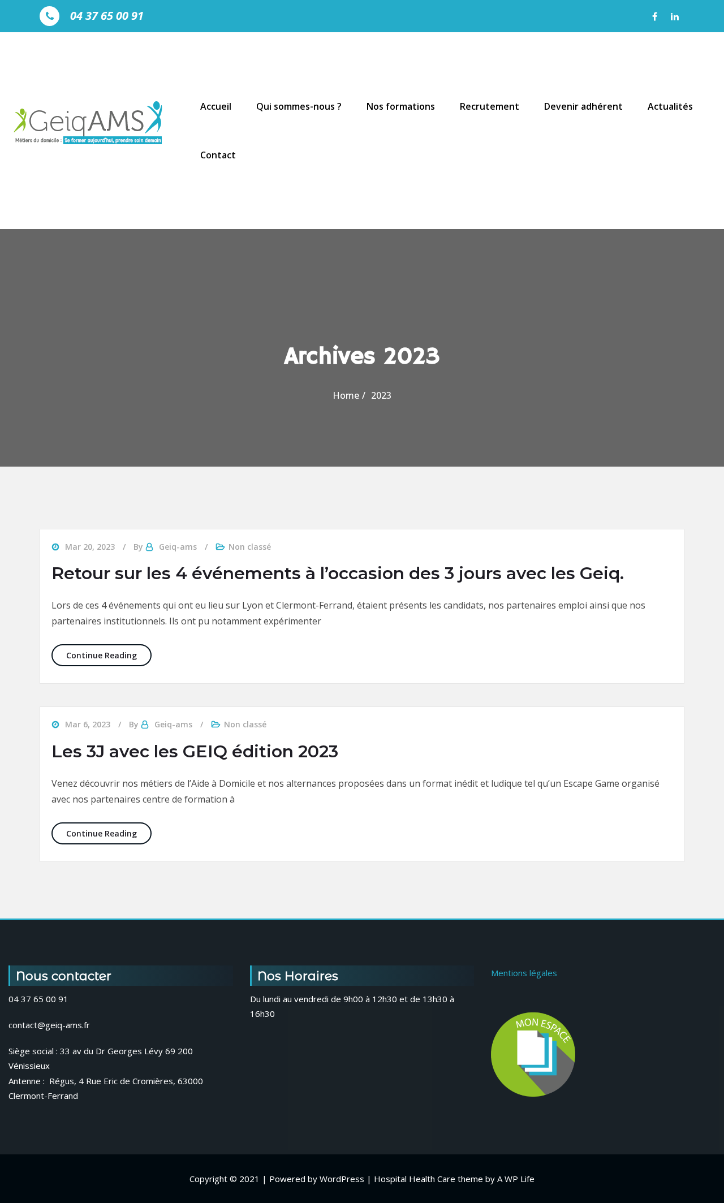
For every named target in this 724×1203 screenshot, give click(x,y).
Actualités (670, 106)
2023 (381, 395)
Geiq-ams (178, 546)
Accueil (215, 106)
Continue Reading (109, 655)
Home (346, 395)
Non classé (250, 546)
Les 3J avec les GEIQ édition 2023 (194, 751)
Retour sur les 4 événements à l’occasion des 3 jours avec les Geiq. (337, 573)
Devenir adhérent (583, 106)
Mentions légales (524, 972)
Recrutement (489, 106)
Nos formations (401, 106)
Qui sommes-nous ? (299, 106)
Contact (218, 155)
